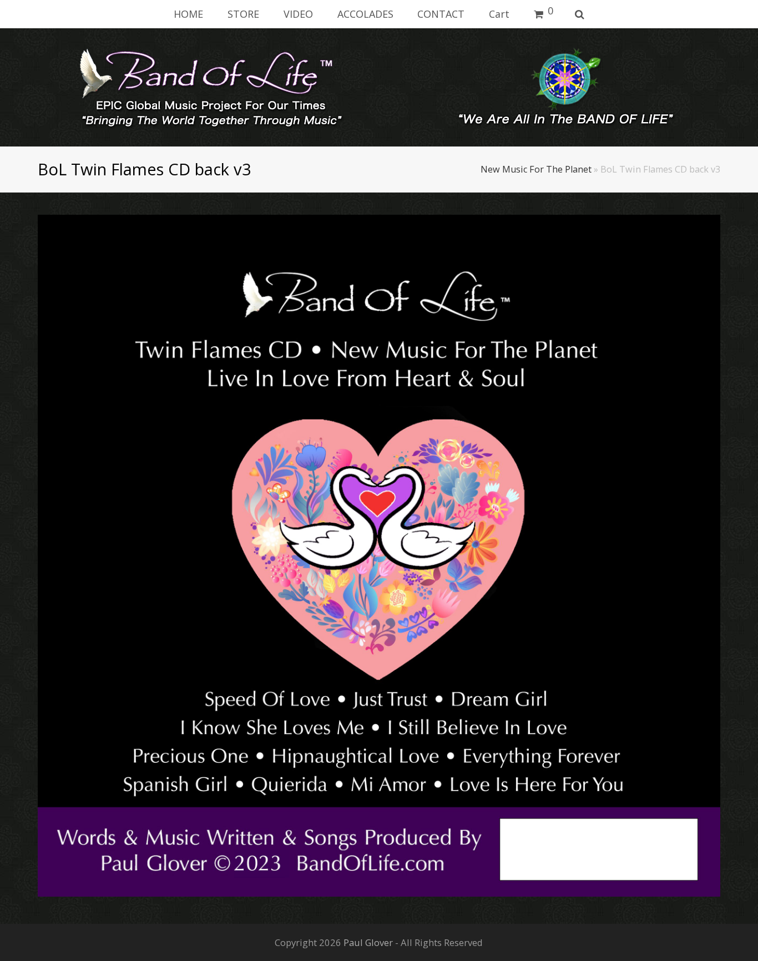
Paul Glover (368, 942)
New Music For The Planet (536, 169)
